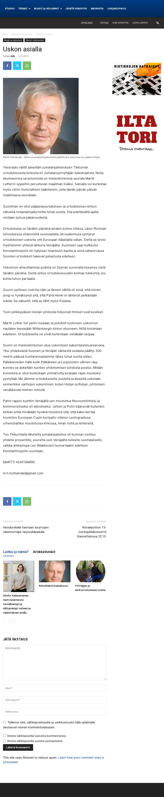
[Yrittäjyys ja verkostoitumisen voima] (90, 571)
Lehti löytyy (140, 22)
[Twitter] (17, 65)
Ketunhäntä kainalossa (53, 585)
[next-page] (12, 621)
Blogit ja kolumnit (46, 8)
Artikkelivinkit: (44, 552)
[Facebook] (7, 65)
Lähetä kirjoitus (76, 8)
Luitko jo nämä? (16, 552)
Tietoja (104, 22)
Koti (5, 34)
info (12, 56)
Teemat (22, 8)
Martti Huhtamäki (35, 40)
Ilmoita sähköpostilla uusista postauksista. (35, 741)
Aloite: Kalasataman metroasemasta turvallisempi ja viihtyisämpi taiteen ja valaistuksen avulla (17, 604)
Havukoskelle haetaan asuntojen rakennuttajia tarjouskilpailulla (26, 530)
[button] (158, 22)
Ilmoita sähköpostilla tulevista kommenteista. (37, 735)
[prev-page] (5, 621)
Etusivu (10, 8)
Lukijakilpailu (116, 8)
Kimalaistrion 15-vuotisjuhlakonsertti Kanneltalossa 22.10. (91, 532)
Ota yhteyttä (121, 22)
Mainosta (97, 8)
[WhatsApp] (27, 65)
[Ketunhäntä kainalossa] (54, 571)
